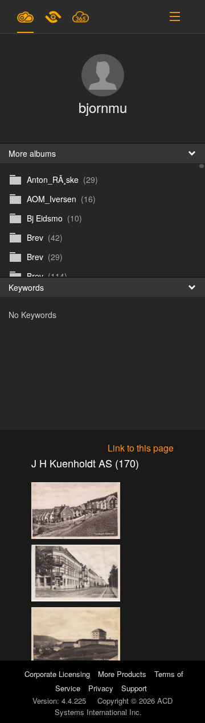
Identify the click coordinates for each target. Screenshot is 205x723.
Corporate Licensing (58, 673)
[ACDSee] (54, 16)
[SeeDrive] (25, 16)
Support (134, 688)
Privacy (100, 688)
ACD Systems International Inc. (114, 706)
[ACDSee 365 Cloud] (80, 16)
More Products (122, 673)
